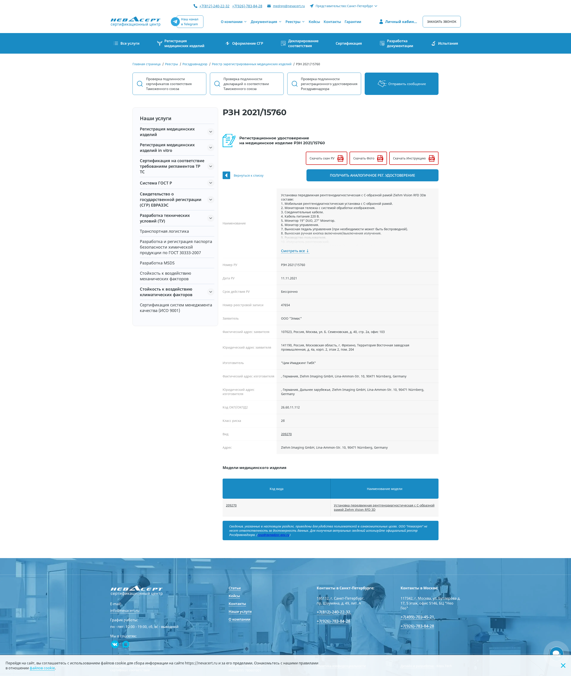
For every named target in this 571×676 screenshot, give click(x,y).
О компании (239, 619)
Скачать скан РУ (322, 158)
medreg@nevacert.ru (289, 6)
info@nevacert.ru (124, 610)
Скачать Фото (363, 158)
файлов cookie (42, 668)
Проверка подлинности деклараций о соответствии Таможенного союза (246, 84)
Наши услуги (240, 611)
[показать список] (210, 131)
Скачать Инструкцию (409, 158)
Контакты (237, 603)
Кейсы (234, 595)
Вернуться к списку (248, 175)
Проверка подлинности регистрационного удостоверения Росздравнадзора (329, 84)
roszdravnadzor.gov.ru (273, 535)
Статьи (235, 588)
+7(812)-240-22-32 (214, 6)
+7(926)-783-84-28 (247, 6)
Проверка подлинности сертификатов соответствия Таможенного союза (169, 84)
